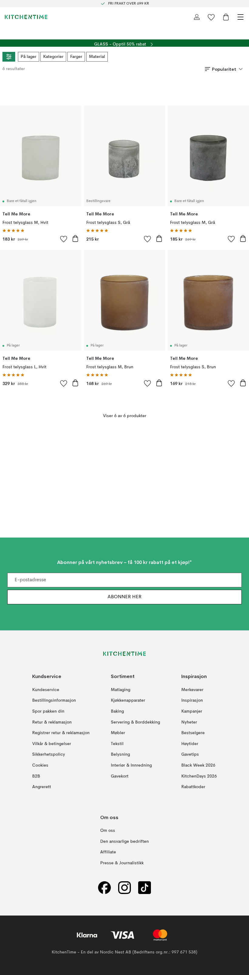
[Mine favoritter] (211, 17)
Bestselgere (193, 733)
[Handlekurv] (226, 17)
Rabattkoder (193, 787)
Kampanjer (191, 711)
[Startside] (26, 17)
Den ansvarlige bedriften (124, 841)
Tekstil (117, 744)
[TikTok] (145, 887)
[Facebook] (104, 887)
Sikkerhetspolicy (48, 754)
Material (97, 57)
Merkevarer (192, 690)
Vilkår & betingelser (51, 744)
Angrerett (41, 787)
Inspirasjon (192, 700)
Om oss (107, 830)
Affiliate (108, 852)
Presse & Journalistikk (122, 863)
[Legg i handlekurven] (75, 238)
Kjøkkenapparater (128, 700)
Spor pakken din (48, 711)
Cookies (40, 765)
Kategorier (53, 57)
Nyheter (189, 722)
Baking (117, 711)
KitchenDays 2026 (199, 776)
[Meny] (240, 17)
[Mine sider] (196, 17)
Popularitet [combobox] (224, 69)
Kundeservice (45, 690)
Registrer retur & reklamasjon (61, 733)
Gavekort (119, 776)
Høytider (189, 744)
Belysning (120, 754)
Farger (76, 57)
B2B (36, 776)
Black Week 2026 (198, 765)
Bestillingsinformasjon (54, 700)
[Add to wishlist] (64, 239)
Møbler (118, 733)
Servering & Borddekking (135, 722)
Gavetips (190, 754)
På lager (28, 57)
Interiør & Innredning (131, 765)
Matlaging (120, 690)
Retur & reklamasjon (52, 722)
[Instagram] (124, 887)
